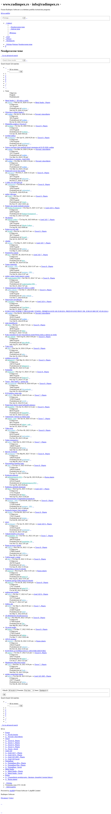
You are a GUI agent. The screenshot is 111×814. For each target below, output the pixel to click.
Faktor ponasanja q (11, 440)
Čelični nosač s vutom (12, 557)
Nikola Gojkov (12, 219)
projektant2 (11, 138)
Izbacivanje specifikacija (13, 299)
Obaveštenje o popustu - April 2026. (17, 159)
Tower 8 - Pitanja (41, 126)
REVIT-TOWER (11, 452)
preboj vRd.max (10, 194)
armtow (10, 102)
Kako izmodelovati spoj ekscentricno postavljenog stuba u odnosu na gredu (31, 335)
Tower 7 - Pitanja (40, 395)
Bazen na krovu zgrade (13, 545)
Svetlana (10, 126)
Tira (8, 618)
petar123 (10, 571)
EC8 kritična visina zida (13, 393)
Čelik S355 (9, 346)
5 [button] (5, 81)
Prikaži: (5, 690)
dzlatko (9, 512)
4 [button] (5, 79)
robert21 (10, 641)
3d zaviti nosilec (10, 627)
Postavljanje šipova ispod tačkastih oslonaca (20, 405)
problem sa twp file (11, 358)
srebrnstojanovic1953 (14, 477)
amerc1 (9, 653)
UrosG (9, 196)
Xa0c (9, 664)
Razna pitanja (49, 477)
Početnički (8, 370)
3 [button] (5, 77)
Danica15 (10, 372)
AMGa (9, 547)
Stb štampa (9, 218)
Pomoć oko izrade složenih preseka (17, 206)
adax (9, 348)
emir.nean (10, 173)
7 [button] (5, 85)
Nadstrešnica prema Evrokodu (15, 569)
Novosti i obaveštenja (42, 114)
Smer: (37, 690)
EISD (9, 606)
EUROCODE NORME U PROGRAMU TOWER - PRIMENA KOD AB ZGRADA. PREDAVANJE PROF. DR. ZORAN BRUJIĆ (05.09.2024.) (56, 311)
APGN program (10, 639)
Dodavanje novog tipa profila (15, 171)
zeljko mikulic (12, 290)
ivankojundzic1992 (13, 278)
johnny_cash (11, 419)
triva (8, 255)
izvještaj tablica (10, 136)
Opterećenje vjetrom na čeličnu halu (17, 417)
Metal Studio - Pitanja (42, 102)
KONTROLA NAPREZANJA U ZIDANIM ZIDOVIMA (25, 651)
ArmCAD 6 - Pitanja (52, 208)
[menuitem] (17, 27)
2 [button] (5, 76)
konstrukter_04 (12, 536)
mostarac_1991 (12, 266)
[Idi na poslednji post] (28, 108)
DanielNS (10, 407)
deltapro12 (11, 360)
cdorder (7, 241)
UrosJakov (11, 301)
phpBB (12, 791)
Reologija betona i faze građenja (16, 510)
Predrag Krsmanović (14, 208)
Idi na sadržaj (5, 13)
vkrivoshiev (11, 430)
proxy (7, 522)
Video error (9, 428)
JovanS (9, 231)
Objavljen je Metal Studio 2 (14, 112)
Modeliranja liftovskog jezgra (15, 662)
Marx (9, 489)
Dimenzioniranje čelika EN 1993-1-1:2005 (19, 288)
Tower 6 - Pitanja (45, 360)
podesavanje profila (12, 592)
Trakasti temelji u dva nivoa (14, 534)
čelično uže (9, 604)
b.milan (9, 114)
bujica (9, 442)
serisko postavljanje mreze (14, 674)
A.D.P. (9, 395)
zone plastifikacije (11, 323)
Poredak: (20, 690)
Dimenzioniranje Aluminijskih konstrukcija (20, 499)
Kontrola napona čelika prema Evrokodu (19, 580)
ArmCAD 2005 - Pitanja (42, 676)
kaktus (9, 629)
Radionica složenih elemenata (15, 487)
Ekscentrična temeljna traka (14, 463)
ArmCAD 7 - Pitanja (47, 219)
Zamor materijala (11, 264)
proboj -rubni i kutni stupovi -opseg (17, 276)
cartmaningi (11, 184)
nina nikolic (11, 337)
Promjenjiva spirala (11, 253)
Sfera (9, 325)
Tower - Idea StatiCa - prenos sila (16, 381)
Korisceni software (11, 475)
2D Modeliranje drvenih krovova (16, 616)
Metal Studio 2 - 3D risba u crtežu (16, 100)
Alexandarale (11, 383)
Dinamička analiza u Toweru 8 (15, 124)
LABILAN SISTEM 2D (13, 182)
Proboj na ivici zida (11, 229)
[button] (6, 67)
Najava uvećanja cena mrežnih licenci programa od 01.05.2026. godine (29, 147)
